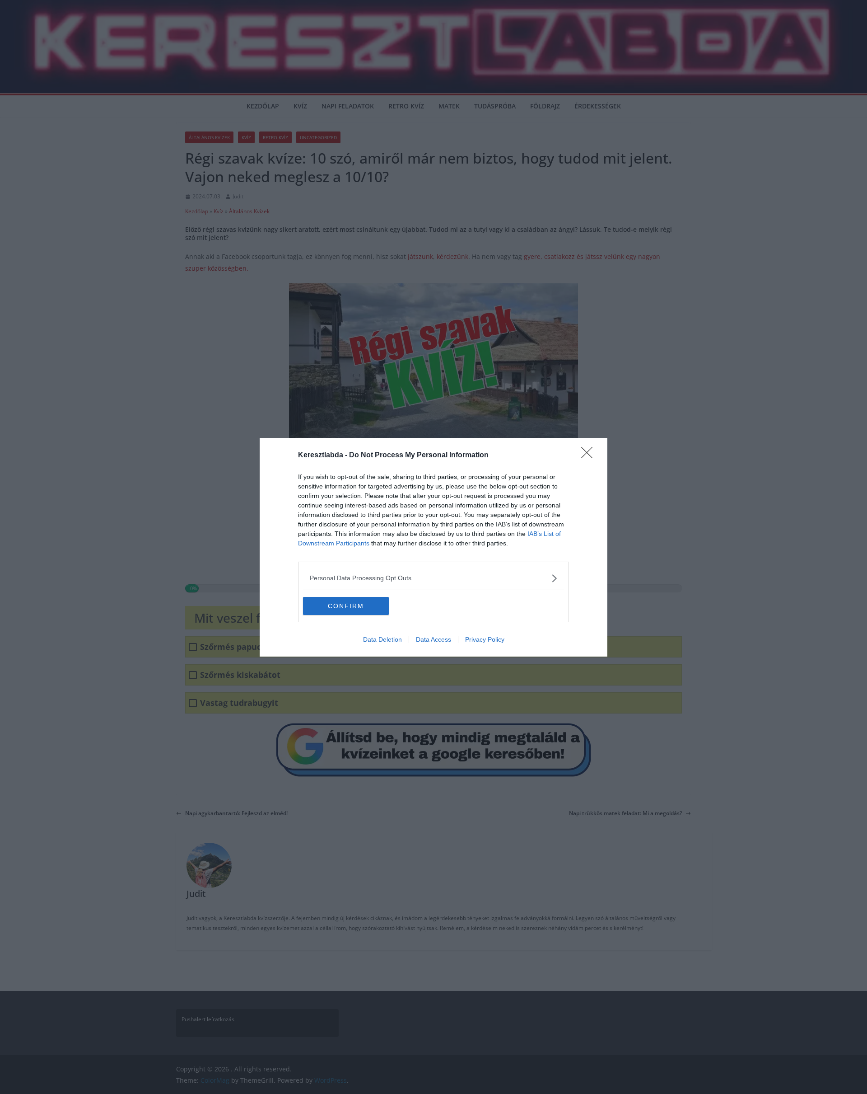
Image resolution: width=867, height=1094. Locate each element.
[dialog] (433, 547)
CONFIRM (346, 606)
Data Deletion (382, 639)
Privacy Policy (484, 639)
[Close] (589, 455)
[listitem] (433, 578)
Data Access (433, 639)
